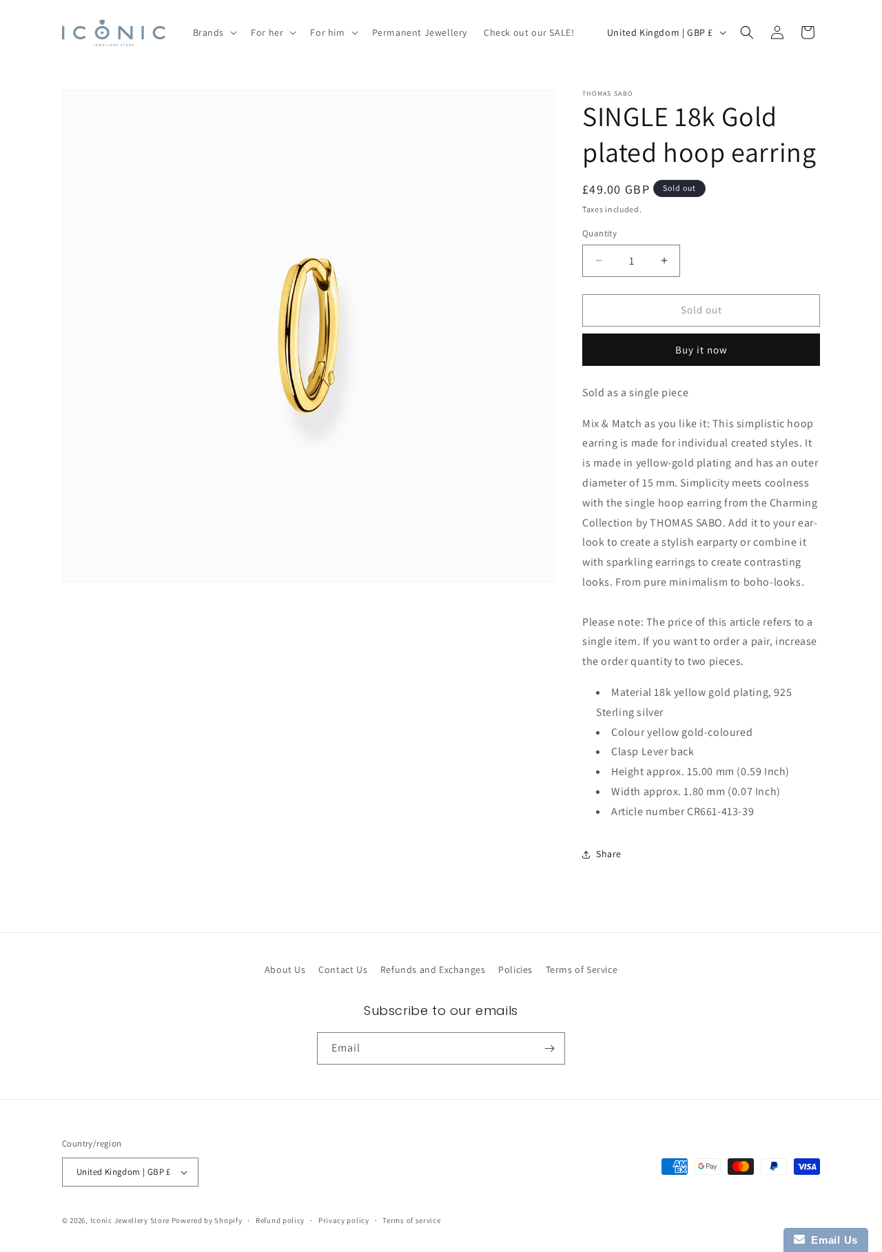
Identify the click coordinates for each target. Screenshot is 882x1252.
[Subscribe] (549, 1048)
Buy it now (701, 349)
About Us (285, 969)
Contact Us (342, 969)
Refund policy (280, 1220)
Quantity (599, 233)
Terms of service (411, 1220)
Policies (515, 969)
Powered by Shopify (207, 1220)
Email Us (831, 1240)
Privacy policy (343, 1220)
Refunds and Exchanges (433, 969)
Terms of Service (582, 969)
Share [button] (609, 854)
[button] (214, 32)
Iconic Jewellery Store (130, 1220)
